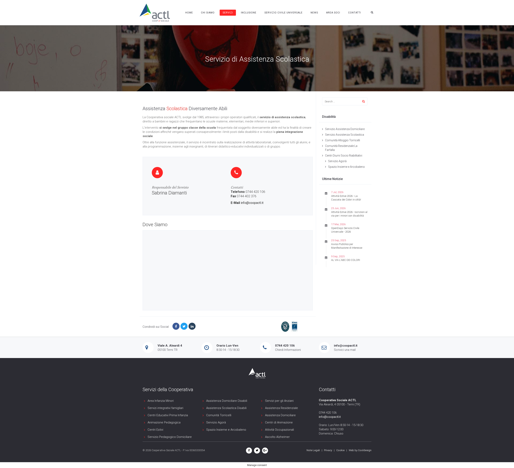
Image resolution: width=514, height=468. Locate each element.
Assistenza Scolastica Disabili (226, 408)
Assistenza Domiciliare (280, 415)
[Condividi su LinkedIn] (192, 326)
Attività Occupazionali (279, 429)
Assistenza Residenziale (281, 408)
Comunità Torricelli (218, 415)
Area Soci (333, 12)
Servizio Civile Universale (283, 12)
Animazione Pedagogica (164, 422)
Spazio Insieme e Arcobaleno (346, 166)
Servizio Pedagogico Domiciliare (170, 437)
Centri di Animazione (279, 422)
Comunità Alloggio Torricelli (342, 140)
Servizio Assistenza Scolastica (344, 134)
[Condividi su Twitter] (184, 326)
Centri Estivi (155, 429)
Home (189, 12)
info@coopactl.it (252, 203)
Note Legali (313, 450)
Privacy (328, 450)
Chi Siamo (208, 12)
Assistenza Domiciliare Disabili (226, 401)
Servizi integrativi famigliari (165, 408)
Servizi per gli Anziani (279, 401)
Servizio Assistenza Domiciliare (345, 129)
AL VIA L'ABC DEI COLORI (345, 259)
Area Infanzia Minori (161, 401)
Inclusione (248, 12)
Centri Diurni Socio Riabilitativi (343, 155)
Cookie (340, 450)
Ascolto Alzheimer (277, 437)
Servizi (228, 12)
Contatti (354, 12)
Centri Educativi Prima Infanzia (168, 415)
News (314, 12)
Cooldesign (364, 450)
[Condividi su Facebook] (175, 326)
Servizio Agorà (337, 161)
